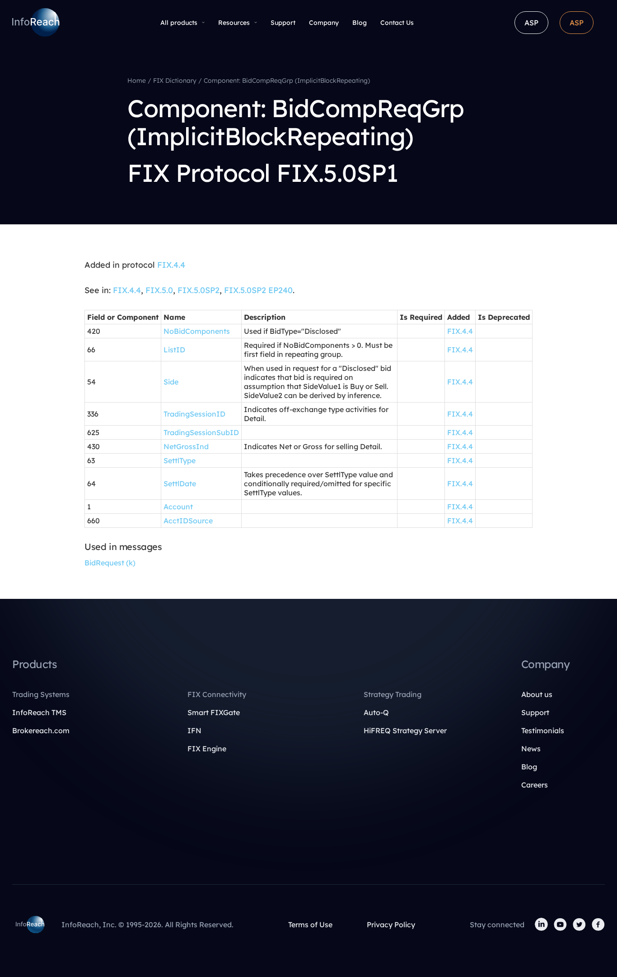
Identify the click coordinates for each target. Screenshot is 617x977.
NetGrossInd (186, 446)
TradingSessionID (194, 413)
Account (178, 506)
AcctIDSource (188, 520)
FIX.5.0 (159, 290)
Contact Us (397, 23)
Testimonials (542, 730)
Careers (534, 784)
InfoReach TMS (39, 712)
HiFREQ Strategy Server (405, 730)
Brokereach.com (41, 730)
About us (536, 694)
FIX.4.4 (171, 265)
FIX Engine (206, 748)
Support (283, 23)
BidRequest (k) (110, 562)
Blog (359, 23)
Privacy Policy (391, 924)
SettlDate (180, 483)
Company (324, 23)
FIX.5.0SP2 (199, 290)
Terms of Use (310, 924)
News (531, 748)
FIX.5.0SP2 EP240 (258, 290)
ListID (174, 349)
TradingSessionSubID (201, 432)
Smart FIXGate (213, 712)
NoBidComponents (197, 331)
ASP (531, 22)
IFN (194, 730)
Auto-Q (376, 712)
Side (171, 381)
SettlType (180, 460)
